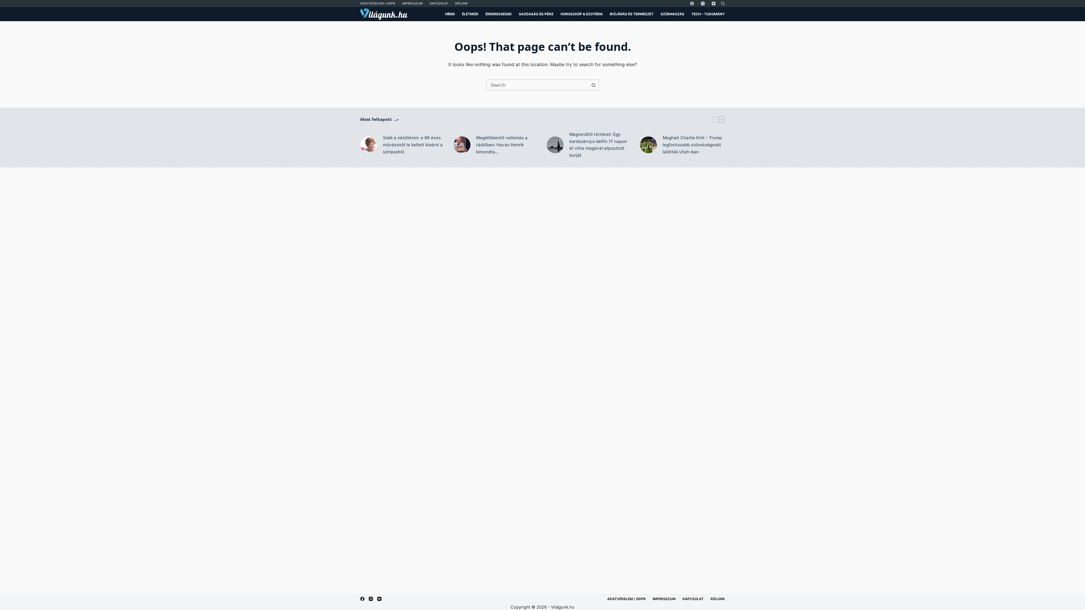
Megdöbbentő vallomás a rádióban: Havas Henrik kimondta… (502, 144)
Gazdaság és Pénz (536, 14)
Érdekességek (498, 14)
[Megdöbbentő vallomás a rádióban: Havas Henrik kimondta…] (461, 144)
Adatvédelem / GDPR (377, 3)
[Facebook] (692, 3)
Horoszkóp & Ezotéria (582, 14)
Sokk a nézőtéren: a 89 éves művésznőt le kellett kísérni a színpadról (413, 144)
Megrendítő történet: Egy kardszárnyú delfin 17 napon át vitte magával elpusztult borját (598, 145)
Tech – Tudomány (708, 14)
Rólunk (461, 3)
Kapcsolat (439, 3)
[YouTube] (713, 3)
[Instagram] (703, 3)
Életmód (470, 14)
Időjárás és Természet (632, 14)
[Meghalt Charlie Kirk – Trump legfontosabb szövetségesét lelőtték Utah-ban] (648, 144)
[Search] (723, 3)
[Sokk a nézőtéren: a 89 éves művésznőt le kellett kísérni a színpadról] (368, 144)
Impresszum (412, 3)
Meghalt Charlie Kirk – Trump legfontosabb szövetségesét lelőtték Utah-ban (692, 144)
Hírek (450, 14)
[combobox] (537, 85)
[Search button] (593, 85)
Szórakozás (672, 14)
